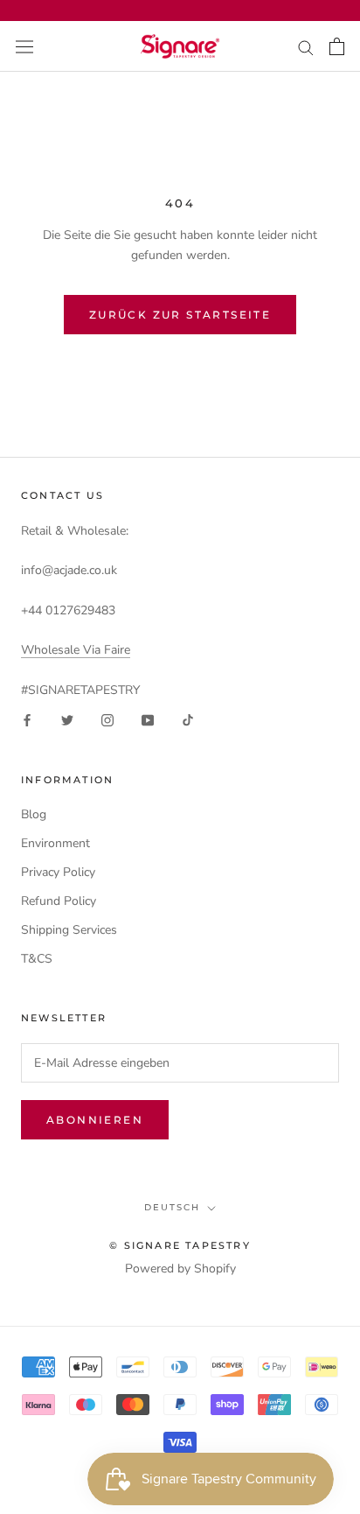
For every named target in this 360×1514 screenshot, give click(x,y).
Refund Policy (58, 901)
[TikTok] (188, 720)
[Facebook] (27, 720)
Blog (33, 814)
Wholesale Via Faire (75, 649)
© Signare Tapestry (180, 1245)
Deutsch (172, 1207)
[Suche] (306, 46)
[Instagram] (107, 720)
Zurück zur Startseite (180, 314)
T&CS (36, 958)
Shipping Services (69, 930)
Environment (55, 843)
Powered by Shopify (180, 1268)
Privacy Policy (58, 872)
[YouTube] (148, 720)
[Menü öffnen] (24, 46)
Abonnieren (94, 1119)
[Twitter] (67, 720)
